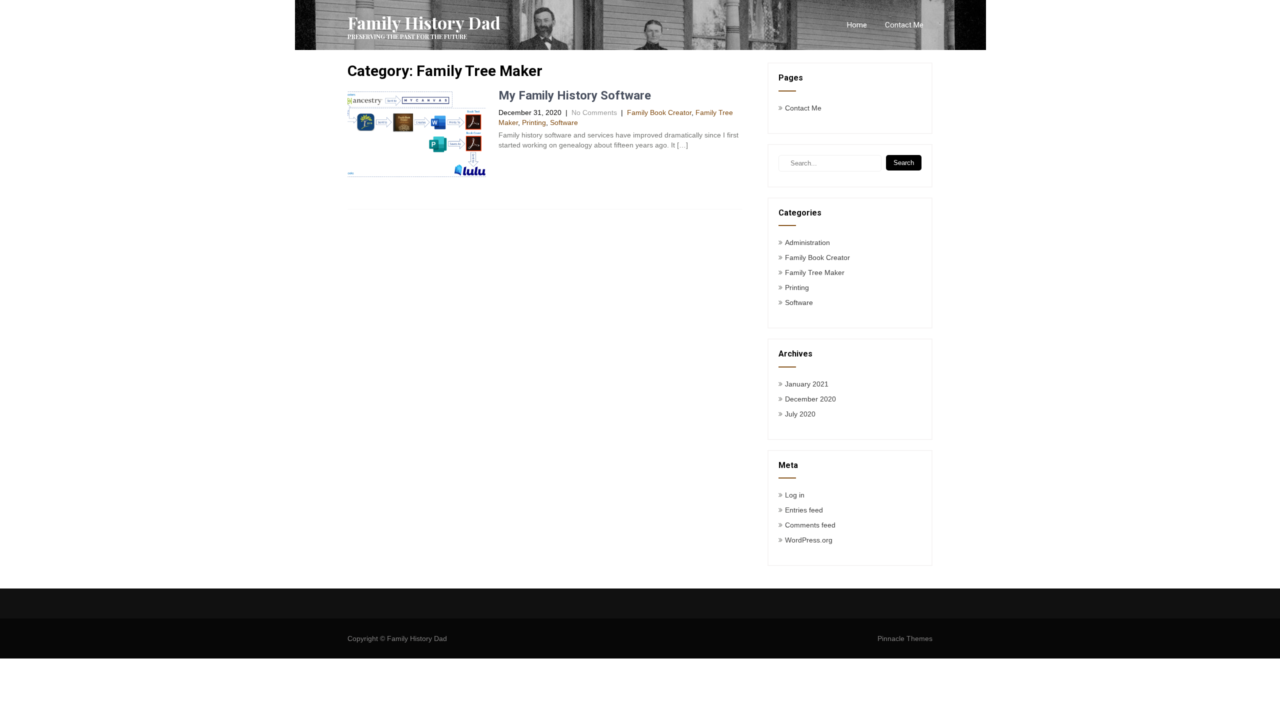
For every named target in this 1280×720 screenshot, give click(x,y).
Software (564, 122)
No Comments (594, 112)
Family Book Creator (659, 112)
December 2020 (810, 399)
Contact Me (904, 25)
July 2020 (800, 414)
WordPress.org (808, 540)
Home (857, 25)
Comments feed (810, 525)
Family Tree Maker (814, 272)
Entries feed (804, 510)
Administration (807, 242)
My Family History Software (574, 95)
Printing (534, 122)
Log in (794, 495)
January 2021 (806, 384)
